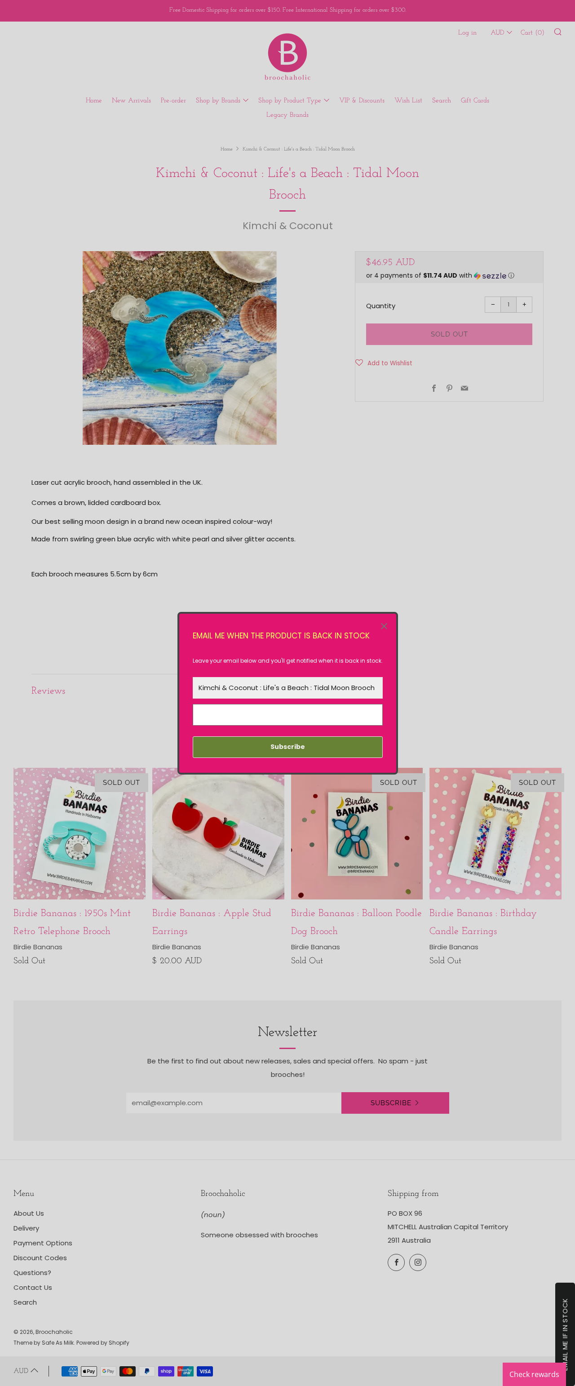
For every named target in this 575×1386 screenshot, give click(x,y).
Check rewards (534, 1374)
